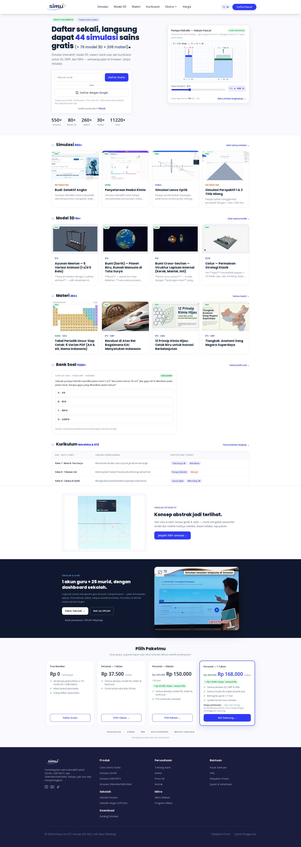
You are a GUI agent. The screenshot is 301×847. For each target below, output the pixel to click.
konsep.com (60, 834)
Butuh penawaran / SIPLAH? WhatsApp (84, 620)
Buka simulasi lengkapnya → (232, 98)
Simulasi (102, 7)
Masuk (102, 108)
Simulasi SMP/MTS (110, 778)
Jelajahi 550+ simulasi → (172, 535)
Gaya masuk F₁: (180, 86)
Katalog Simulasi (109, 816)
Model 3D (120, 7)
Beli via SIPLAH (101, 610)
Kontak (159, 784)
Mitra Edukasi (162, 797)
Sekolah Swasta (108, 797)
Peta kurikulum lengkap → (236, 444)
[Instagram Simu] (46, 787)
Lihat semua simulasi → (237, 145)
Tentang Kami (163, 767)
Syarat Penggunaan (245, 834)
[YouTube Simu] (52, 787)
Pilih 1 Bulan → (121, 717)
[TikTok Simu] (58, 787)
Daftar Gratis (116, 77)
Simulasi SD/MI (108, 773)
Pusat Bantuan (218, 767)
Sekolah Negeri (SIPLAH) (113, 803)
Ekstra (169, 7)
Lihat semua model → (238, 218)
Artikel (158, 773)
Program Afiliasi (163, 803)
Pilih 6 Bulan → (172, 717)
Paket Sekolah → (75, 610)
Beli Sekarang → (227, 717)
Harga (187, 7)
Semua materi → (241, 296)
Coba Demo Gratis (110, 767)
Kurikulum (153, 7)
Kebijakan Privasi (219, 778)
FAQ (212, 773)
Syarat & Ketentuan (221, 784)
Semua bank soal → (239, 365)
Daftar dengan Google (94, 92)
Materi (136, 7)
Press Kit (160, 778)
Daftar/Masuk (244, 7)
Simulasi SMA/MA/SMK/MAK (116, 784)
